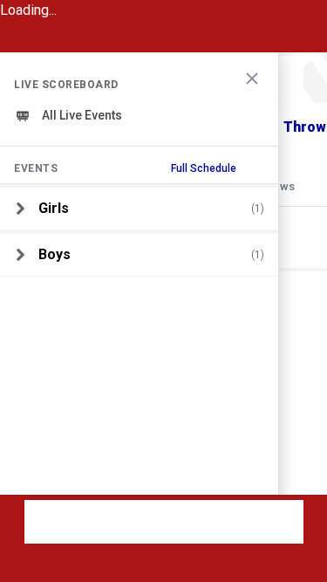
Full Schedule (203, 168)
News (280, 186)
